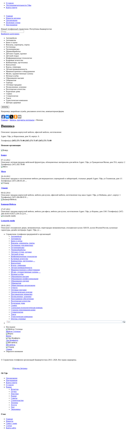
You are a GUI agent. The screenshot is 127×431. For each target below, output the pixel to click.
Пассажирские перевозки (21, 294)
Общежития (16, 283)
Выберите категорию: (10, 34)
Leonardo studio (8, 221)
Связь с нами (11, 423)
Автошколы (16, 239)
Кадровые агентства (19, 259)
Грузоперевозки (17, 247)
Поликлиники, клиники (21, 296)
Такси (13, 314)
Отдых (14, 391)
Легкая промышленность (21, 268)
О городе (10, 3)
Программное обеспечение (22, 299)
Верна (8, 336)
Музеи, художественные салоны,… (26, 272)
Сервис (14, 305)
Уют (13, 407)
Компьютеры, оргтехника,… (23, 261)
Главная (9, 16)
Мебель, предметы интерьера (22, 120)
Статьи (9, 426)
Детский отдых (17, 254)
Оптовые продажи (19, 290)
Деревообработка (18, 250)
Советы (14, 398)
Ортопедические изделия (21, 292)
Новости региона (13, 18)
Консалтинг (16, 263)
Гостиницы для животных (22, 245)
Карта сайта (11, 428)
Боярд (4, 155)
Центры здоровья (18, 319)
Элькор (4, 188)
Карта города (11, 7)
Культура (14, 389)
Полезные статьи (13, 23)
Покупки (15, 394)
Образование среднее (20, 281)
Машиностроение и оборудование (25, 270)
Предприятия (11, 25)
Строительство (17, 400)
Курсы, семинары (18, 265)
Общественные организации (23, 285)
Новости (9, 421)
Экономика (15, 409)
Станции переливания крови (23, 310)
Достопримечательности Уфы (18, 5)
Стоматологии (17, 312)
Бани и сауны (16, 241)
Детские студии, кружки (21, 252)
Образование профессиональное (24, 279)
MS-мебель (10, 345)
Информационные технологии (24, 256)
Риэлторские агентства (20, 301)
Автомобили (16, 236)
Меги (3, 171)
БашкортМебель (8, 204)
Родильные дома (18, 303)
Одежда (14, 288)
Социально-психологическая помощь (27, 308)
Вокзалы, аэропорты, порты (23, 243)
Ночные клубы (17, 274)
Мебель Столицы (13, 331)
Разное (9, 387)
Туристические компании (22, 316)
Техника (14, 403)
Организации (11, 20)
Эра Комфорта (12, 340)
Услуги (14, 405)
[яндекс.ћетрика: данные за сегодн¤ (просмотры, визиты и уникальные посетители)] (19, 368)
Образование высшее (20, 276)
